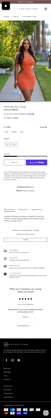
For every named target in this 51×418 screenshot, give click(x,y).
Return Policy (7, 390)
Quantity (6, 139)
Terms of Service (8, 397)
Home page (6, 16)
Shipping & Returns (36, 209)
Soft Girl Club (8, 386)
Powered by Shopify (18, 405)
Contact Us (7, 379)
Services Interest (8, 393)
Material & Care (23, 209)
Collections (15, 16)
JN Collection (10, 405)
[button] (45, 8)
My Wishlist (7, 372)
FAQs (5, 376)
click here (31, 2)
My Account (7, 368)
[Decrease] (6, 144)
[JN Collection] (25, 9)
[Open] (6, 6)
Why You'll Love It (9, 209)
